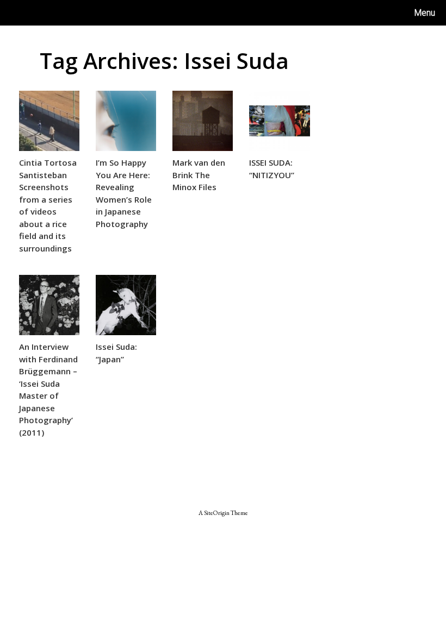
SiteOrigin (217, 512)
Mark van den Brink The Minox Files (198, 174)
